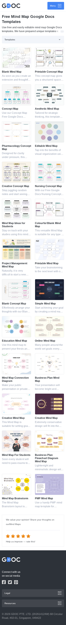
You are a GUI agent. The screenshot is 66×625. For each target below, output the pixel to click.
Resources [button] (10, 603)
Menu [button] (53, 5)
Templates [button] (9, 39)
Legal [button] (7, 593)
